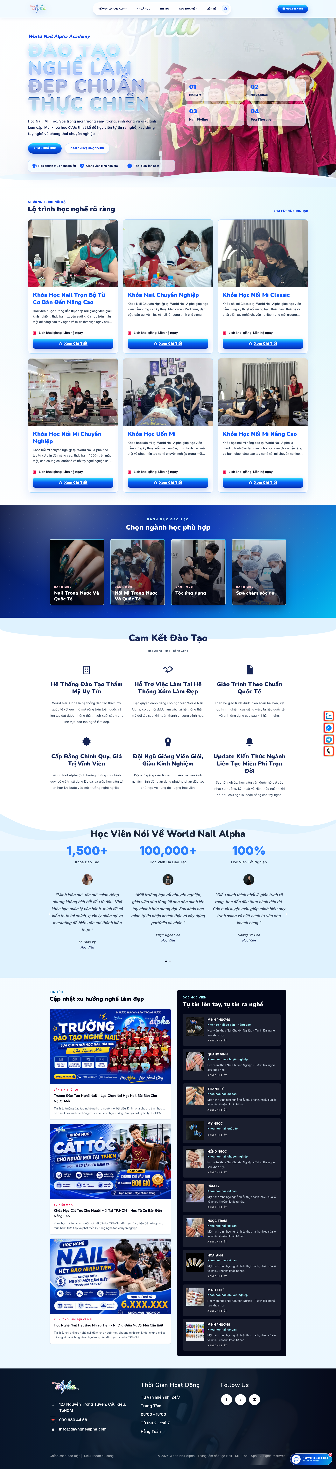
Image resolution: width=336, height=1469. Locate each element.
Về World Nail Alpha (112, 8)
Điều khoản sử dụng (99, 1456)
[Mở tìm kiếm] (225, 9)
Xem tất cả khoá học (290, 211)
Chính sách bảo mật (65, 1456)
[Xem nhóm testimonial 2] (170, 961)
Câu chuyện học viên (87, 148)
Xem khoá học (44, 148)
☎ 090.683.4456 (292, 8)
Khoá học (143, 8)
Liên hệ (211, 8)
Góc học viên (188, 8)
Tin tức (165, 8)
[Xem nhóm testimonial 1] (166, 961)
